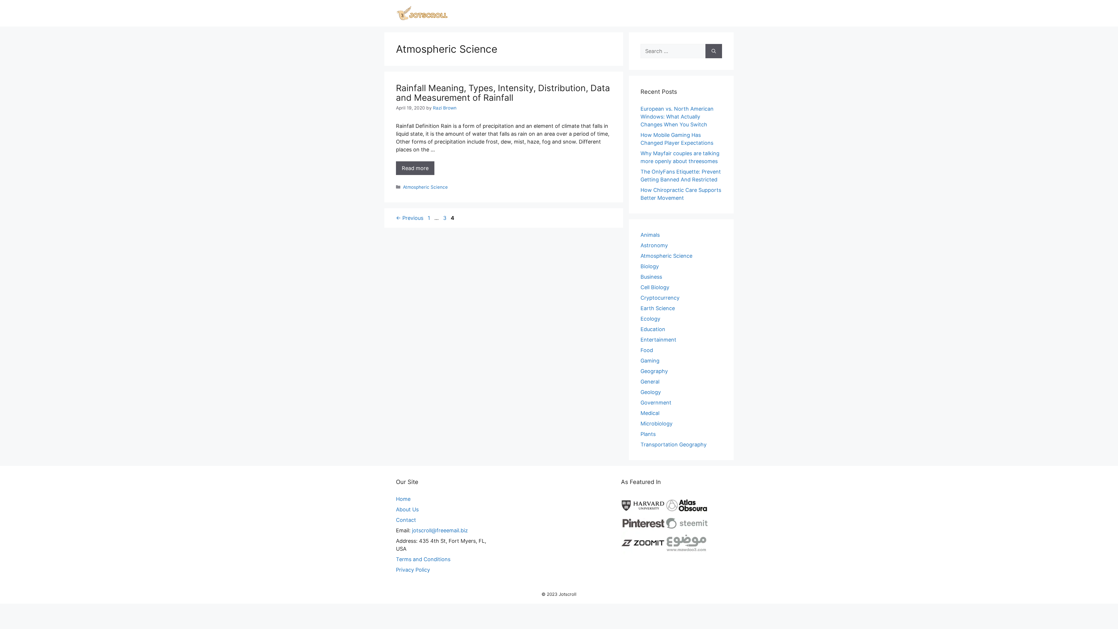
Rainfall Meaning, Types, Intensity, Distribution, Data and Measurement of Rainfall (503, 93)
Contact (406, 520)
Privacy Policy (413, 570)
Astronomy (654, 245)
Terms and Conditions (423, 559)
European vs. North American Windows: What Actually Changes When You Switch (677, 117)
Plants (648, 434)
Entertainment (658, 340)
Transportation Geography (674, 444)
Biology (650, 266)
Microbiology (657, 423)
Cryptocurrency (660, 298)
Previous (409, 218)
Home (403, 499)
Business (651, 277)
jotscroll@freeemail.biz (440, 530)
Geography (654, 371)
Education (653, 329)
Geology (651, 392)
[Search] (713, 51)
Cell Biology (655, 287)
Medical (650, 413)
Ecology (650, 319)
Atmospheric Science (425, 187)
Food (647, 350)
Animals (650, 235)
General (650, 382)
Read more (415, 168)
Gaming (650, 361)
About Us (407, 509)
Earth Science (658, 308)
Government (656, 403)
